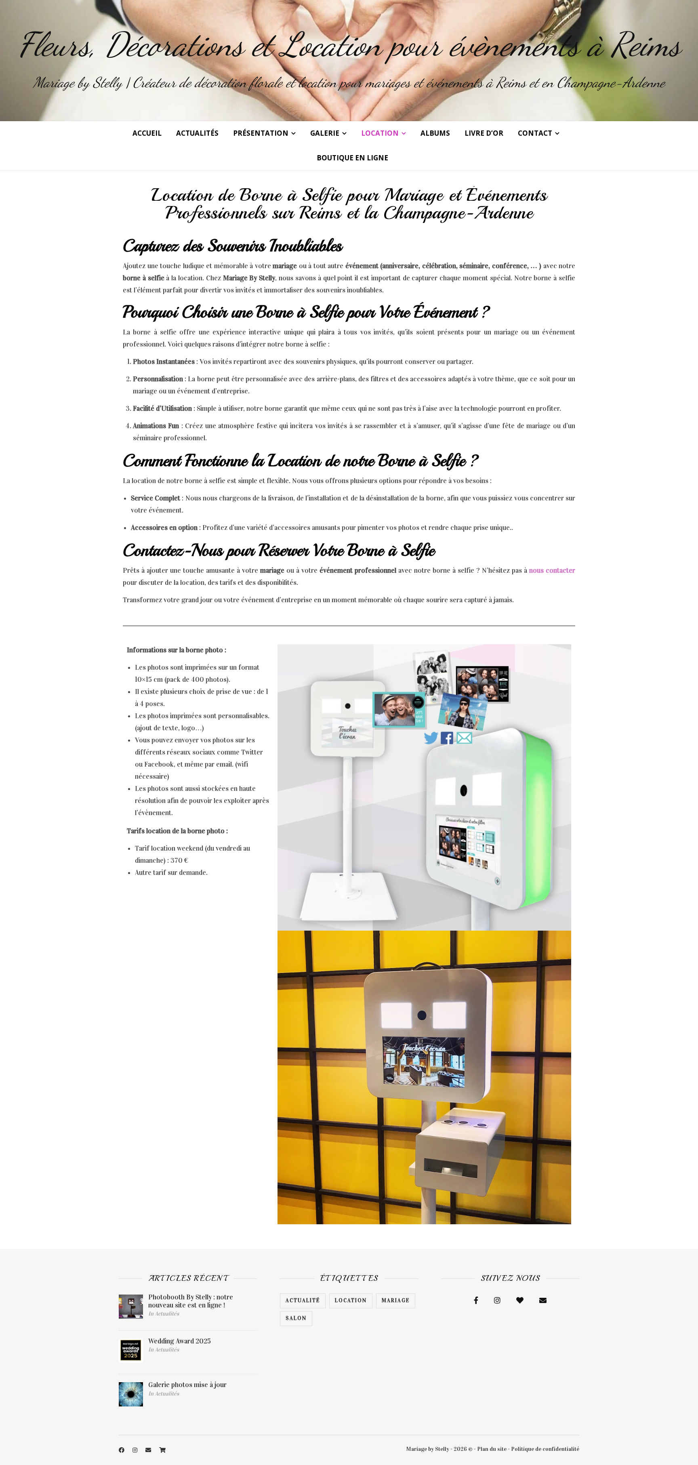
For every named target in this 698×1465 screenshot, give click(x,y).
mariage (396, 1300)
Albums (435, 133)
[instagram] (135, 1450)
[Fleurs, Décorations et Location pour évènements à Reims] (349, 60)
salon (296, 1318)
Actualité (303, 1300)
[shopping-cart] (162, 1450)
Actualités (197, 133)
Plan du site (492, 1449)
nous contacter (552, 570)
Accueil (147, 133)
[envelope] (148, 1450)
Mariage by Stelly (427, 1449)
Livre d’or (484, 133)
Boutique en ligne (352, 157)
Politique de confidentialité (545, 1449)
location (351, 1300)
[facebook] (122, 1450)
